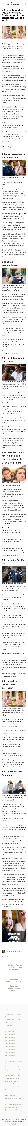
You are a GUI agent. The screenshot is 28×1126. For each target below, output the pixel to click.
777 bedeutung (10, 1049)
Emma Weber (11, 949)
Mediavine (14, 1124)
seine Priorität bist (13, 353)
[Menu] (2, 3)
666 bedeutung (10, 1046)
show (12, 147)
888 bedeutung (10, 1052)
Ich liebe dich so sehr (12, 1087)
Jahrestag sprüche (11, 1090)
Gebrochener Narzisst (12, 1075)
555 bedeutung (10, 1043)
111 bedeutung (10, 1031)
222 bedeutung (10, 1034)
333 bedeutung (10, 1037)
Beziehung (5, 956)
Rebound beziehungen (13, 1098)
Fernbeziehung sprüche (13, 1067)
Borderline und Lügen (12, 1078)
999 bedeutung (10, 1055)
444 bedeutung (10, 1040)
